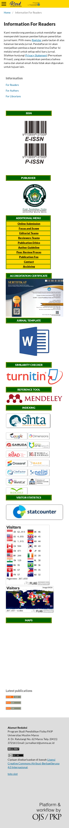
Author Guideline (28, 247)
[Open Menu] (4, 4)
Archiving (29, 266)
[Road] (17, 457)
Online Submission (29, 223)
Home (7, 12)
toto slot (13, 773)
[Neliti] (39, 475)
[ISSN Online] (34, 130)
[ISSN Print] (34, 152)
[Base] (39, 466)
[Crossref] (17, 466)
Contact (29, 261)
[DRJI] (39, 484)
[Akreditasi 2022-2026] (34, 315)
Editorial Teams (29, 233)
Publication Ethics (29, 242)
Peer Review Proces (28, 252)
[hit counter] (13, 749)
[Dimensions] (39, 438)
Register (37, 40)
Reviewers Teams (29, 237)
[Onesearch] (39, 448)
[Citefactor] (17, 475)
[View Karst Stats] (34, 519)
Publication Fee (29, 256)
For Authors (12, 90)
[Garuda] (17, 448)
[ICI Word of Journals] (39, 457)
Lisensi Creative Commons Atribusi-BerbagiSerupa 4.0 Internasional (33, 763)
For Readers (12, 84)
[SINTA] (28, 427)
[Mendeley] (34, 402)
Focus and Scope (29, 228)
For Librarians (13, 96)
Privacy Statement (36, 55)
